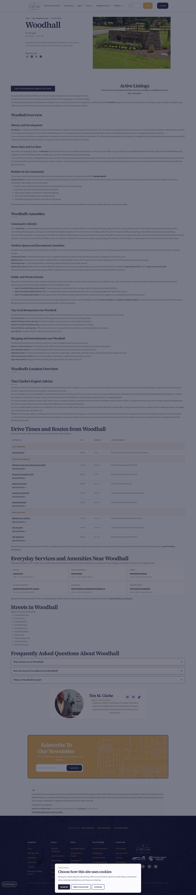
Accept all (64, 887)
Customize (98, 887)
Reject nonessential (80, 887)
